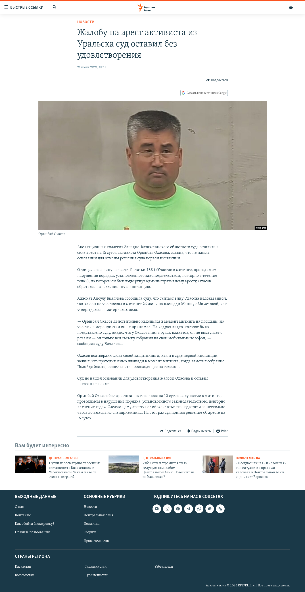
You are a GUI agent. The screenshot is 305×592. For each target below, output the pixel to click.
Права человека (248, 458)
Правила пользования (32, 532)
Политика (92, 524)
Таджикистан (96, 567)
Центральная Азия (63, 458)
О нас (19, 507)
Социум (90, 532)
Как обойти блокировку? (34, 524)
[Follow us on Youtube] (156, 508)
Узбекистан (164, 567)
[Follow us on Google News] (209, 508)
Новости (85, 22)
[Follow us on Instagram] (167, 508)
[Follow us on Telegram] (188, 508)
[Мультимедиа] (291, 7)
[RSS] (220, 508)
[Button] (217, 80)
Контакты (23, 515)
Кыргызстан (24, 575)
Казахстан (23, 567)
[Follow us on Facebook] (178, 508)
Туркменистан (97, 575)
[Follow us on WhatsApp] (199, 508)
